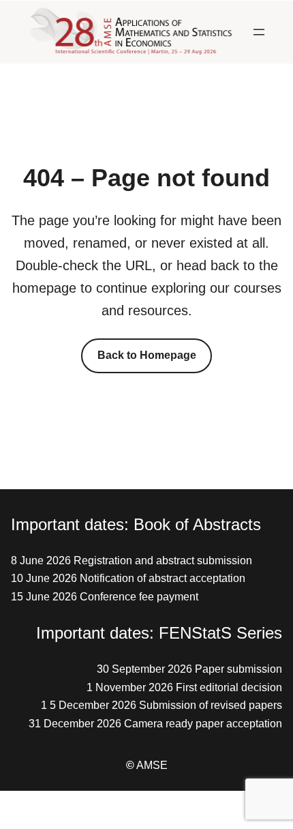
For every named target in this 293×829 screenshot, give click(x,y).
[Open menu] (259, 32)
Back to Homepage (146, 355)
